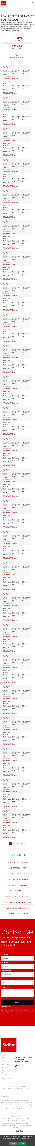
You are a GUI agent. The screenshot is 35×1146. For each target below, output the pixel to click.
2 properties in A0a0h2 (10, 125)
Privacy (10, 1088)
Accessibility (19, 1088)
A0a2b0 (5, 424)
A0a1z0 (5, 409)
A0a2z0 (5, 595)
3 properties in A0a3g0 (10, 682)
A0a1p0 (5, 300)
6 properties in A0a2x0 (10, 589)
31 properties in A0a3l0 (10, 745)
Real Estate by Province (17, 862)
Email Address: (6, 971)
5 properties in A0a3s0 (10, 822)
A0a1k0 (5, 238)
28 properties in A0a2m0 (10, 497)
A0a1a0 (5, 145)
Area (22, 1120)
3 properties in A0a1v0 (10, 341)
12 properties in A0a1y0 (10, 404)
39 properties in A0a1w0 (10, 357)
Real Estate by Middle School (17, 908)
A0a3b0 (5, 626)
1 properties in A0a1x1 (10, 388)
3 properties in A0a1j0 (10, 233)
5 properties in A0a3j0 (10, 713)
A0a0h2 (5, 114)
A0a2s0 (5, 533)
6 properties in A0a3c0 (10, 652)
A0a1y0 (5, 393)
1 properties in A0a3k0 (10, 729)
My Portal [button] (5, 1067)
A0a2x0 (5, 579)
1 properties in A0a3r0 (10, 806)
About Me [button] (5, 1064)
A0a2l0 (5, 471)
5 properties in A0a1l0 (10, 264)
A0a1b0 (5, 161)
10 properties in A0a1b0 (10, 171)
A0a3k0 (5, 719)
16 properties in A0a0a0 (10, 78)
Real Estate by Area (17, 891)
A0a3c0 (5, 641)
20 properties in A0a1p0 (10, 311)
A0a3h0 (5, 688)
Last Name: (5, 962)
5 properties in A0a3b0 (10, 636)
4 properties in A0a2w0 (10, 574)
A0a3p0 (5, 781)
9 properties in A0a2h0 (10, 465)
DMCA (28, 1088)
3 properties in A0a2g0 (10, 450)
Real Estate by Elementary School (17, 902)
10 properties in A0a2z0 (10, 605)
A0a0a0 (5, 68)
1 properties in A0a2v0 (10, 559)
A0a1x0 (5, 362)
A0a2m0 (5, 486)
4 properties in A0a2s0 (10, 543)
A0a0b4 (5, 99)
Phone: (3, 979)
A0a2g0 (5, 440)
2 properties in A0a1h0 (10, 218)
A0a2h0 (5, 455)
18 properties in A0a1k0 (10, 249)
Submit (17, 1002)
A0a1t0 (5, 316)
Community (15, 1120)
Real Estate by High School (18, 914)
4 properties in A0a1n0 (10, 295)
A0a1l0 (5, 254)
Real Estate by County (18, 868)
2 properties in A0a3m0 (10, 760)
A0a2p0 (5, 502)
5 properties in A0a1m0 (10, 280)
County (18, 1118)
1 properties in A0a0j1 (10, 140)
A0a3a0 (5, 610)
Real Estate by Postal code (17, 879)
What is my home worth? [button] (6, 1073)
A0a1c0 (5, 176)
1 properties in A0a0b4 (10, 109)
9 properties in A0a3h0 (10, 698)
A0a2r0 (5, 517)
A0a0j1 (5, 130)
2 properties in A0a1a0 (10, 156)
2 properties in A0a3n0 (10, 776)
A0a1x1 (5, 378)
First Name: (5, 954)
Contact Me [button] (6, 1078)
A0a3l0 (5, 734)
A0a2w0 (5, 564)
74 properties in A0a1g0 (10, 202)
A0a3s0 (5, 812)
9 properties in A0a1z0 (10, 419)
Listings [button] (5, 1061)
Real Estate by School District (17, 897)
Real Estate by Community (17, 885)
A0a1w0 (5, 347)
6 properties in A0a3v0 (10, 837)
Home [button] (4, 1058)
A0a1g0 (5, 192)
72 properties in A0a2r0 (10, 528)
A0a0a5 (5, 83)
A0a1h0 (5, 207)
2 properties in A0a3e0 (10, 667)
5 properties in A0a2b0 (10, 435)
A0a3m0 (5, 750)
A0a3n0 (5, 765)
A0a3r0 (5, 796)
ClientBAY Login (13, 1086)
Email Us (21, 1066)
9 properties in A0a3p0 (10, 791)
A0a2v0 (5, 548)
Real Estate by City (17, 874)
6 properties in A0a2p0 (10, 512)
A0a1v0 (5, 331)
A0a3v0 (5, 827)
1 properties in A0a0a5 (10, 94)
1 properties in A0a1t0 (10, 326)
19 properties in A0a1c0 (10, 187)
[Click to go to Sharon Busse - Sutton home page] (3, 3)
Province (10, 1118)
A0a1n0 (5, 285)
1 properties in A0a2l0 (10, 481)
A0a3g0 (5, 672)
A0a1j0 (5, 223)
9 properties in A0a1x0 (10, 373)
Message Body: (6, 987)
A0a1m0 (5, 269)
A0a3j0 (5, 703)
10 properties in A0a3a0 (10, 621)
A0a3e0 (5, 657)
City (23, 1118)
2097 (20, 843)
